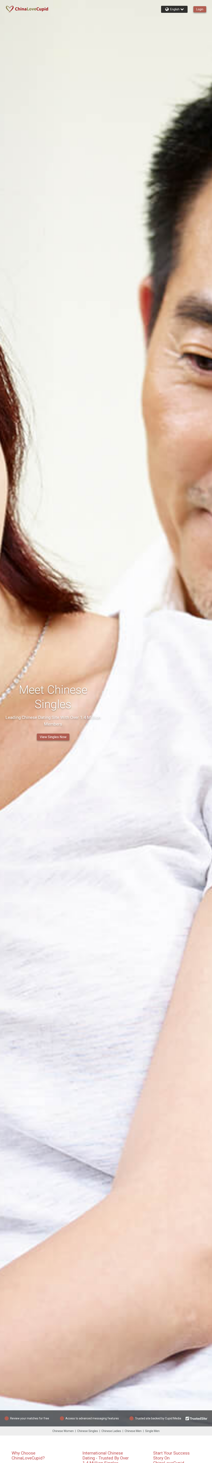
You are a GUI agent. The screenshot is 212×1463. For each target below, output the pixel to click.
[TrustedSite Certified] (196, 1418)
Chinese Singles (87, 1431)
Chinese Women (63, 1431)
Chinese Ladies (111, 1431)
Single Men (152, 1431)
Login (199, 9)
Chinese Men (133, 1431)
